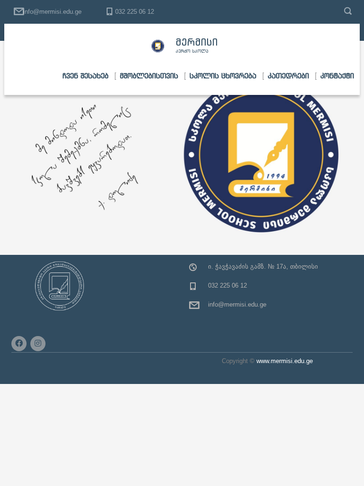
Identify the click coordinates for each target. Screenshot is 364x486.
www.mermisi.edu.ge (284, 360)
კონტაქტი (337, 75)
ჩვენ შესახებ (86, 75)
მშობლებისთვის (149, 75)
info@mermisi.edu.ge (52, 11)
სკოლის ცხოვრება (223, 75)
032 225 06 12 (134, 11)
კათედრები (288, 75)
